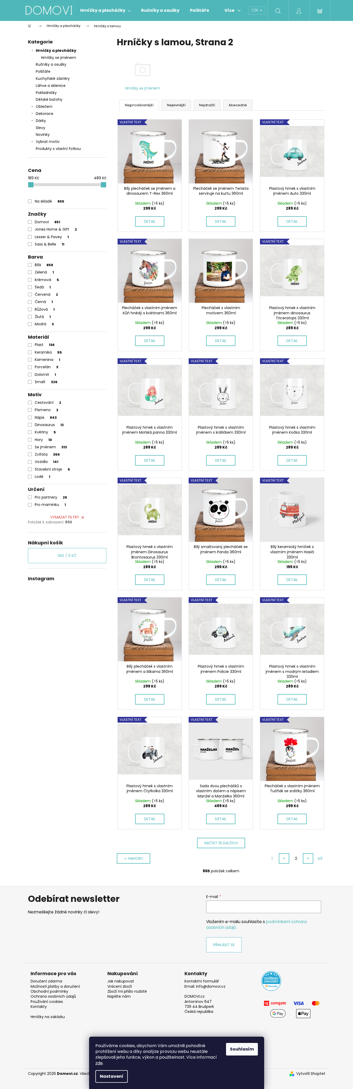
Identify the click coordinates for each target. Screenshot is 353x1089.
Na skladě (49, 201)
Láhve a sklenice (51, 85)
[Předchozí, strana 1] (284, 858)
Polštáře (43, 71)
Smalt (46, 381)
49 (319, 858)
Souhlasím (242, 1049)
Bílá (44, 264)
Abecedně (238, 105)
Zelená (44, 272)
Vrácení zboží (119, 986)
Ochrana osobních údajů (53, 996)
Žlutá (43, 316)
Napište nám (119, 996)
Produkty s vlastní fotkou (58, 148)
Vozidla (46, 461)
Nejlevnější (176, 105)
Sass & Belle (49, 244)
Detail (149, 221)
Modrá (44, 324)
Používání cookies (47, 1001)
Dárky (41, 120)
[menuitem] (105, 10)
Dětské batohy (49, 99)
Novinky (43, 134)
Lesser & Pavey (52, 236)
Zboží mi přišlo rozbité (127, 991)
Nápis (46, 417)
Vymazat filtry (64, 517)
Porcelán (46, 367)
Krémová (47, 279)
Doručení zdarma (46, 981)
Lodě (42, 476)
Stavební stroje (52, 469)
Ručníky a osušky (51, 64)
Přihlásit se (224, 944)
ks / (67, 555)
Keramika (48, 352)
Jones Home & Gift (56, 229)
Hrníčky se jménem (58, 57)
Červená (46, 294)
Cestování (48, 402)
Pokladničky (46, 92)
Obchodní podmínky (49, 991)
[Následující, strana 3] (308, 858)
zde (99, 1063)
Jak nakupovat (120, 981)
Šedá (43, 287)
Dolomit (45, 374)
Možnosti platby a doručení (55, 986)
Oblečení (44, 106)
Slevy (40, 127)
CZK (255, 10)
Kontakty (39, 1006)
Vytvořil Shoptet (310, 1073)
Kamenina (47, 359)
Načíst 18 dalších (221, 843)
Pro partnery (51, 497)
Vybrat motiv (48, 141)
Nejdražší (207, 105)
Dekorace (44, 113)
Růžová (45, 309)
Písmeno (46, 409)
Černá (44, 301)
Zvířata (47, 454)
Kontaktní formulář (201, 981)
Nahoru (135, 858)
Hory (43, 439)
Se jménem (51, 447)
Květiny (45, 432)
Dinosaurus (49, 424)
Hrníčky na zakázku (48, 1016)
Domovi (47, 222)
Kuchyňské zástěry (53, 78)
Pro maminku (50, 504)
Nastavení (111, 1076)
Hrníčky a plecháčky (56, 50)
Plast (45, 344)
